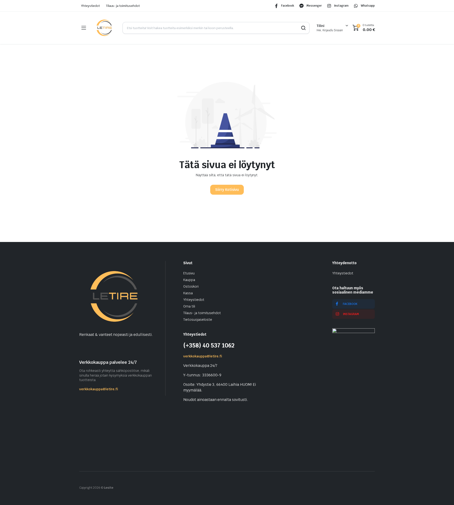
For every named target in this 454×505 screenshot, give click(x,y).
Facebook (287, 6)
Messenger (314, 6)
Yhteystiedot (90, 6)
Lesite (109, 488)
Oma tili (189, 306)
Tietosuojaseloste (197, 319)
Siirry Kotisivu (227, 189)
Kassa (188, 293)
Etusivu (189, 273)
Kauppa (189, 280)
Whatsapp (368, 6)
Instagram (341, 6)
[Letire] (104, 27)
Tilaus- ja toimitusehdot (123, 6)
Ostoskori (191, 286)
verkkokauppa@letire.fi (98, 389)
